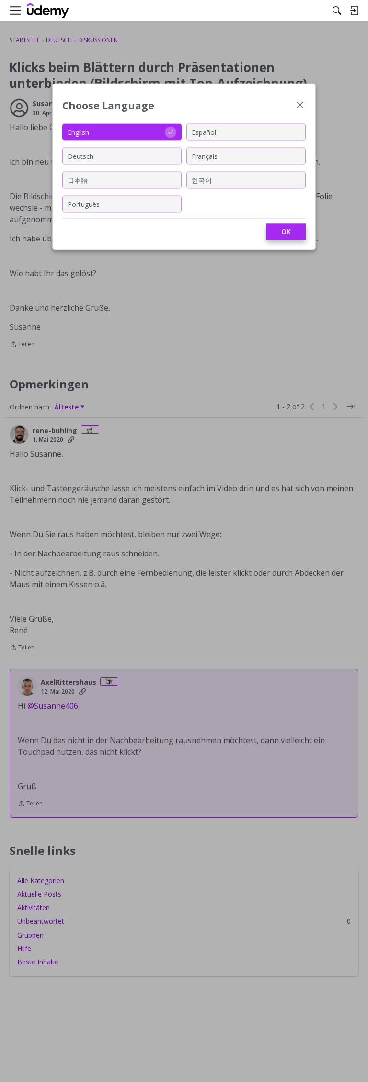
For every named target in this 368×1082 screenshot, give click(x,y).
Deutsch (80, 155)
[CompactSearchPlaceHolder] (336, 10)
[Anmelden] (354, 10)
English (78, 131)
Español (204, 131)
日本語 (78, 179)
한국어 (202, 179)
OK (286, 231)
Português (84, 203)
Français (205, 155)
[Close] (300, 105)
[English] (48, 11)
